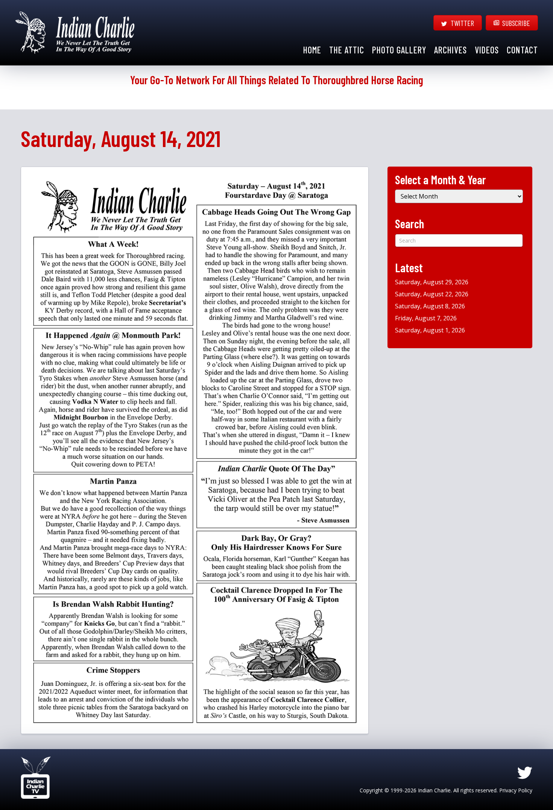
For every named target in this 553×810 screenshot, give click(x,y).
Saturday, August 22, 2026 (431, 294)
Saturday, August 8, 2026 (430, 306)
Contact (522, 49)
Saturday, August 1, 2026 (430, 330)
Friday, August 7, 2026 (426, 318)
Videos (487, 49)
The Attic (346, 49)
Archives (450, 49)
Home (312, 49)
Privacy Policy (515, 790)
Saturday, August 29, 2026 (431, 282)
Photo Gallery (399, 49)
